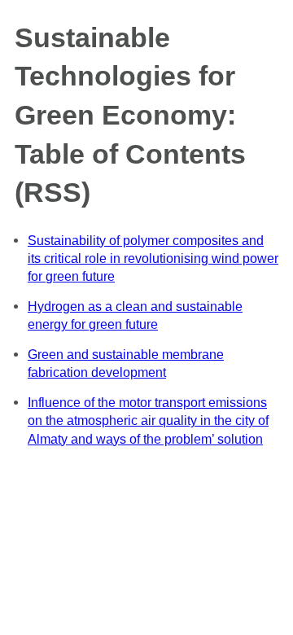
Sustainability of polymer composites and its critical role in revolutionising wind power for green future (153, 259)
